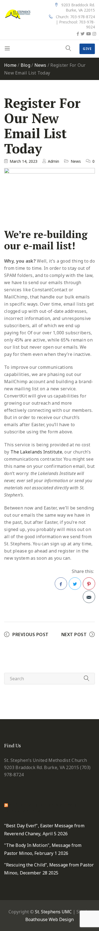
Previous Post (30, 634)
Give (87, 48)
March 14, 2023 (23, 161)
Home (10, 65)
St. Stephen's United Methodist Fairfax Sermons (41, 807)
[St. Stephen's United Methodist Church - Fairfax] (18, 14)
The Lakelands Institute (36, 452)
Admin (53, 161)
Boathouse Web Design (49, 919)
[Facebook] (78, 34)
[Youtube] (88, 34)
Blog (25, 65)
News (40, 65)
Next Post (74, 634)
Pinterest (89, 583)
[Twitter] (83, 34)
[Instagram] (94, 34)
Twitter (75, 583)
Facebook (61, 583)
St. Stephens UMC (53, 912)
